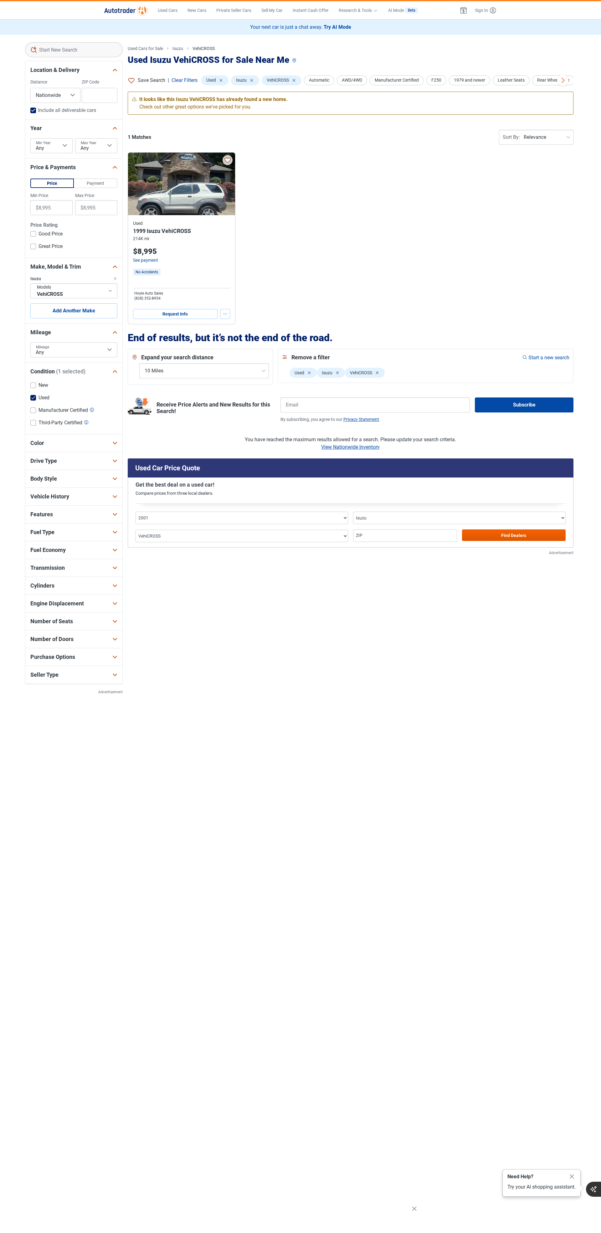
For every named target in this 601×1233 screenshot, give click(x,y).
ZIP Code (90, 81)
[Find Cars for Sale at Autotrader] (126, 10)
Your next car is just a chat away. (300, 27)
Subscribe (524, 405)
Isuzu (177, 48)
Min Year (43, 143)
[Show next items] (562, 80)
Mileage (42, 347)
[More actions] (225, 314)
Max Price (84, 195)
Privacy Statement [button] (361, 419)
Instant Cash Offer (311, 10)
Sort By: (511, 137)
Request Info (175, 313)
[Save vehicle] (228, 160)
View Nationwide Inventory (350, 447)
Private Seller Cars (233, 10)
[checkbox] (46, 234)
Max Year (88, 143)
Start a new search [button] (548, 358)
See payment (145, 260)
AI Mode (401, 10)
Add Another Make (74, 311)
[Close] (572, 1177)
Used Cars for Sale (145, 48)
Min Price (39, 195)
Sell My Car (272, 10)
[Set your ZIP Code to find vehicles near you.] (295, 61)
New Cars (196, 10)
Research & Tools (355, 10)
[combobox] (74, 49)
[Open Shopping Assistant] (593, 1189)
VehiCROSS (204, 48)
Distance (38, 81)
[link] (147, 272)
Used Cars (167, 10)
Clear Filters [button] (185, 80)
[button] (463, 10)
